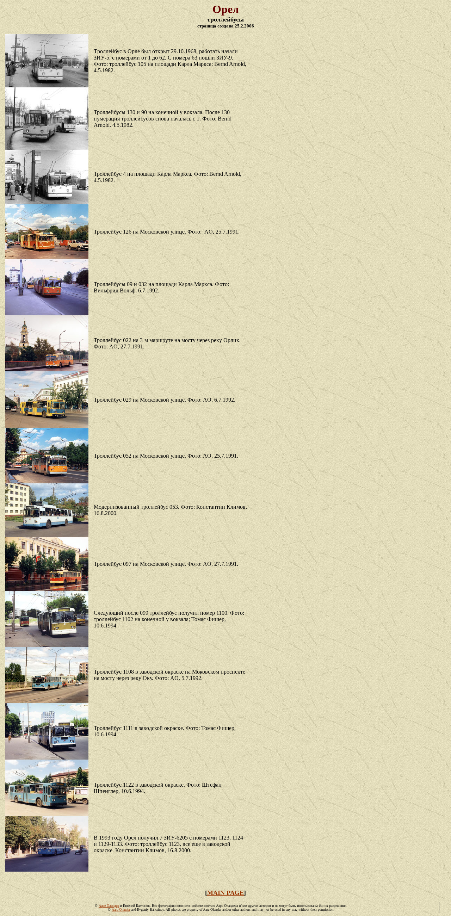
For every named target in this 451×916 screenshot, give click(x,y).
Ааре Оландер (109, 906)
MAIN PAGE (225, 892)
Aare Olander (121, 909)
